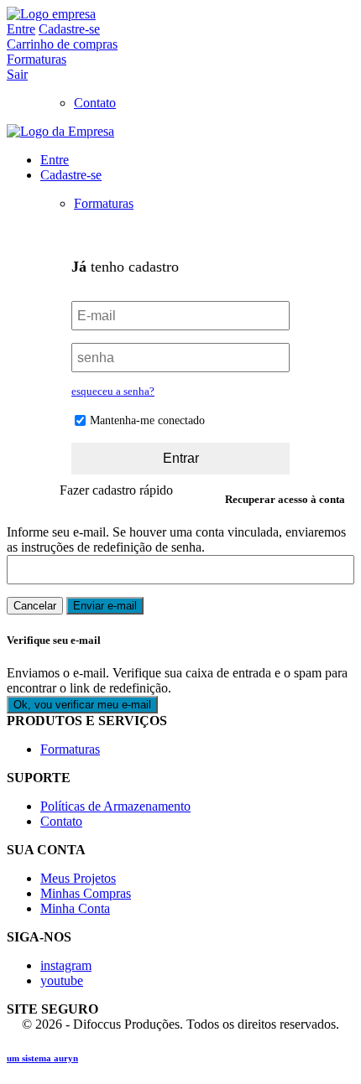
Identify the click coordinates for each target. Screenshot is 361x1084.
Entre (21, 29)
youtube (61, 980)
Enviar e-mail (105, 605)
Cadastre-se (69, 29)
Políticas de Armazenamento (115, 806)
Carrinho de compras (62, 44)
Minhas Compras (85, 893)
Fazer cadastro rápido (116, 490)
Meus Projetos (78, 878)
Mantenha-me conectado (147, 420)
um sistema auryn (42, 1058)
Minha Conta (75, 908)
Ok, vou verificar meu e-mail (82, 704)
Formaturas (36, 59)
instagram (66, 965)
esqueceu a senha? (112, 391)
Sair (17, 74)
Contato (95, 103)
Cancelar (34, 605)
